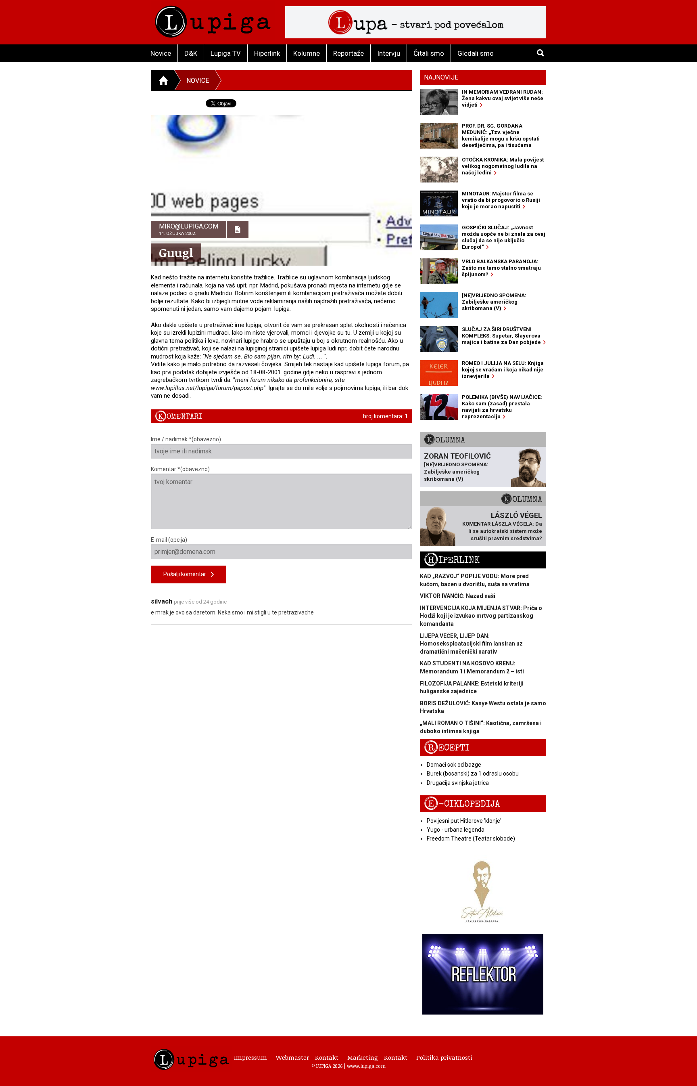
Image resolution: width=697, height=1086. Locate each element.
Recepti (447, 747)
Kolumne (306, 53)
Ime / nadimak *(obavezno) (186, 439)
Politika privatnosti (444, 1057)
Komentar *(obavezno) (180, 469)
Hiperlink (267, 53)
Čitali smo (428, 53)
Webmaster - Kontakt (307, 1057)
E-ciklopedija (462, 804)
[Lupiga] (213, 19)
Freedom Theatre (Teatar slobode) (471, 838)
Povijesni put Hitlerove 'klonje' (464, 821)
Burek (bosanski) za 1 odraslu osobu (473, 773)
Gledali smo (475, 53)
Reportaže (348, 53)
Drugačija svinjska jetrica (458, 783)
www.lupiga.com (366, 1066)
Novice (160, 53)
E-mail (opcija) (169, 540)
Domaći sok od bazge (454, 764)
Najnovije (441, 77)
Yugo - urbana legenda (455, 829)
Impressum (250, 1057)
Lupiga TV (226, 53)
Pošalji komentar (187, 574)
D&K (190, 53)
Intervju (388, 53)
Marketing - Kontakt (377, 1057)
